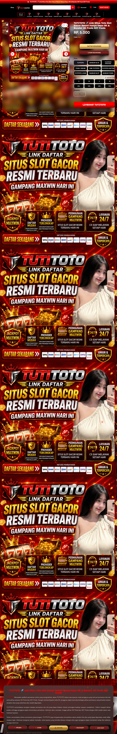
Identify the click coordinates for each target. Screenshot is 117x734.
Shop (12, 7)
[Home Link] (23, 7)
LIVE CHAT (100, 728)
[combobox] (52, 7)
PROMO (18, 728)
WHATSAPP (80, 728)
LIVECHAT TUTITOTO (94, 104)
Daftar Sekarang (94, 46)
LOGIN (39, 728)
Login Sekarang (94, 52)
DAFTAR (59, 728)
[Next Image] (66, 54)
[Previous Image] (12, 54)
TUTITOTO (10, 697)
